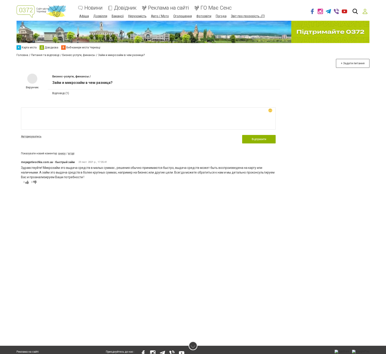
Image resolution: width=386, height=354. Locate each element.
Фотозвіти (203, 16)
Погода (221, 16)
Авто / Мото (160, 16)
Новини (93, 8)
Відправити (259, 139)
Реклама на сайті (168, 8)
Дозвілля (100, 16)
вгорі (71, 153)
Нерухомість (137, 16)
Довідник (125, 8)
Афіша (84, 16)
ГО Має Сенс (216, 8)
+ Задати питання (353, 63)
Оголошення (182, 16)
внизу (62, 153)
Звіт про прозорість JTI (248, 16)
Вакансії (118, 16)
